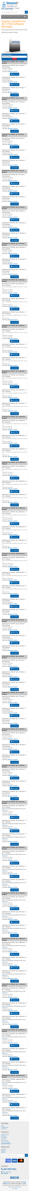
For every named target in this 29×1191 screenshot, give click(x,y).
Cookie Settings (14, 1188)
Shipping (3, 1150)
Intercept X (4, 1136)
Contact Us (4, 1129)
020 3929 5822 (7, 9)
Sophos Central (5, 1134)
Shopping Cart (4, 1127)
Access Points (4, 1140)
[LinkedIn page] (18, 1178)
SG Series (3, 1139)
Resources (3, 1149)
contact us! (5, 810)
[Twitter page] (13, 1178)
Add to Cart (15, 74)
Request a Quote (12, 71)
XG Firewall (4, 1137)
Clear (14, 59)
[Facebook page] (11, 1178)
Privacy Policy (17, 1187)
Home (2, 1125)
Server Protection (5, 1142)
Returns (3, 1152)
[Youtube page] (16, 1178)
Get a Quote (15, 84)
